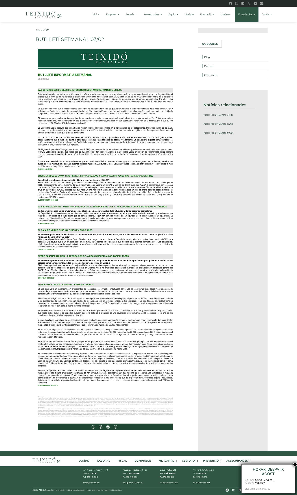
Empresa (111, 14)
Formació (205, 14)
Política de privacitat (94, 490)
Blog (207, 57)
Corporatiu (210, 75)
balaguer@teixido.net (132, 483)
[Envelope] (261, 3)
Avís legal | (109, 490)
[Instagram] (237, 3)
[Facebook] (230, 3)
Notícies (189, 14)
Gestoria (188, 460)
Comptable (143, 460)
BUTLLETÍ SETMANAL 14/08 (218, 124)
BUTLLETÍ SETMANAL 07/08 (218, 133)
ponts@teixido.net (201, 483)
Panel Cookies (79, 490)
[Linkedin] (243, 3)
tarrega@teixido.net (169, 483)
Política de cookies (64, 490)
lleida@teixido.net (91, 483)
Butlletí (208, 66)
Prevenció (211, 460)
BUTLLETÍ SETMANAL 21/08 (218, 115)
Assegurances (237, 460)
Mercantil (166, 460)
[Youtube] (255, 3)
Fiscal (122, 460)
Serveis (130, 14)
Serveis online (151, 14)
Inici (94, 14)
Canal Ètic (118, 490)
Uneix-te (225, 14)
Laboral (103, 460)
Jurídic (84, 460)
